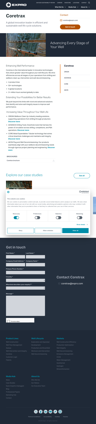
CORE (66, 84)
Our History (35, 383)
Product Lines (12, 338)
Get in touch (70, 27)
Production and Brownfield (40, 348)
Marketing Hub (11, 395)
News (8, 380)
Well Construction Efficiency (66, 342)
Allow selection (48, 230)
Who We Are (35, 380)
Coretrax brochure (13, 160)
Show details (81, 224)
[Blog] (55, 411)
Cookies (57, 417)
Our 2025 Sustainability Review (45, 2)
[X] (36, 411)
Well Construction (12, 342)
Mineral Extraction (63, 369)
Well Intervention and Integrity (16, 351)
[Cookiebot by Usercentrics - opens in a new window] (80, 192)
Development (36, 345)
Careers (59, 2)
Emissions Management (65, 354)
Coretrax (69, 65)
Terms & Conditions (34, 417)
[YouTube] (50, 411)
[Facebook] (41, 411)
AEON (66, 90)
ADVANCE (67, 78)
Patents (8, 360)
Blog (7, 389)
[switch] (37, 217)
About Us (84, 7)
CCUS (59, 357)
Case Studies (10, 383)
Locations (76, 2)
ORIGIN (66, 72)
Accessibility (48, 417)
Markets (60, 338)
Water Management (63, 360)
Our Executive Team (38, 386)
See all (82, 176)
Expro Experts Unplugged (15, 386)
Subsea (8, 348)
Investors (67, 2)
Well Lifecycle (37, 338)
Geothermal (61, 363)
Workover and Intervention (40, 351)
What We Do (59, 7)
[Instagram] (60, 411)
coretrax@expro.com (70, 20)
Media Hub (72, 7)
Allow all (75, 230)
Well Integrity (61, 348)
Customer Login (11, 357)
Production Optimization (65, 345)
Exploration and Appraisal (40, 342)
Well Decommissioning (39, 354)
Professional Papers (13, 392)
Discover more (14, 121)
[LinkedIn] (45, 411)
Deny (20, 230)
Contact (84, 2)
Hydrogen (60, 366)
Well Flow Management (14, 345)
